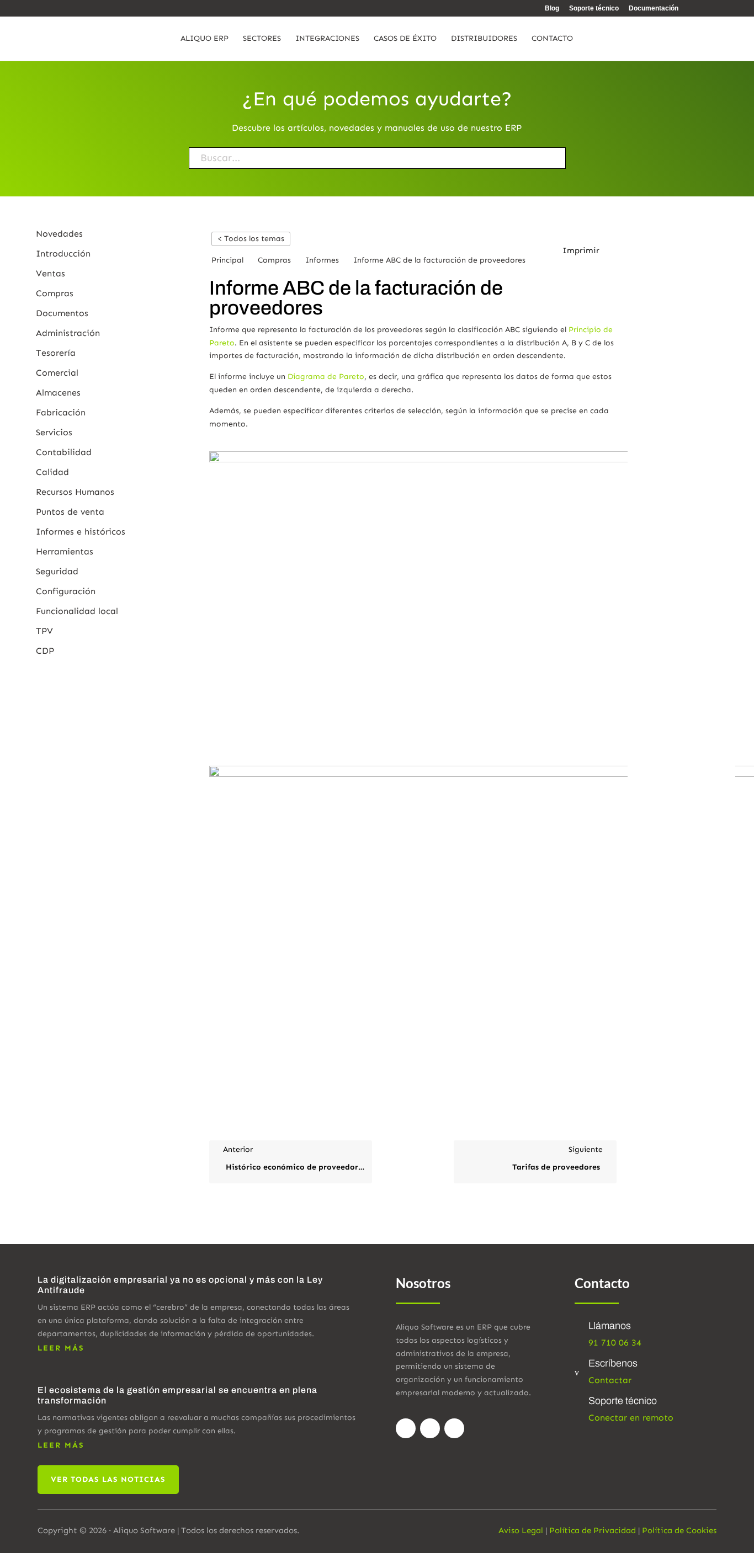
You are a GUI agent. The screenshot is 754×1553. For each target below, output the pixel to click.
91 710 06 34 (614, 1342)
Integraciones (327, 39)
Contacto (552, 39)
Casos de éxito (405, 39)
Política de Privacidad (592, 1530)
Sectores (262, 39)
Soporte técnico (594, 8)
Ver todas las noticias (108, 1479)
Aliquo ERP (204, 39)
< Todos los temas (250, 238)
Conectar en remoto (630, 1417)
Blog (552, 8)
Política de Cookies (679, 1530)
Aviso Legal (520, 1530)
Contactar (609, 1380)
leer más (61, 1348)
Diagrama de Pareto (324, 376)
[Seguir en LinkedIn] (454, 1428)
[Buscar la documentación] (527, 158)
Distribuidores (484, 39)
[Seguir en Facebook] (406, 1428)
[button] (586, 251)
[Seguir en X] (430, 1428)
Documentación (653, 8)
